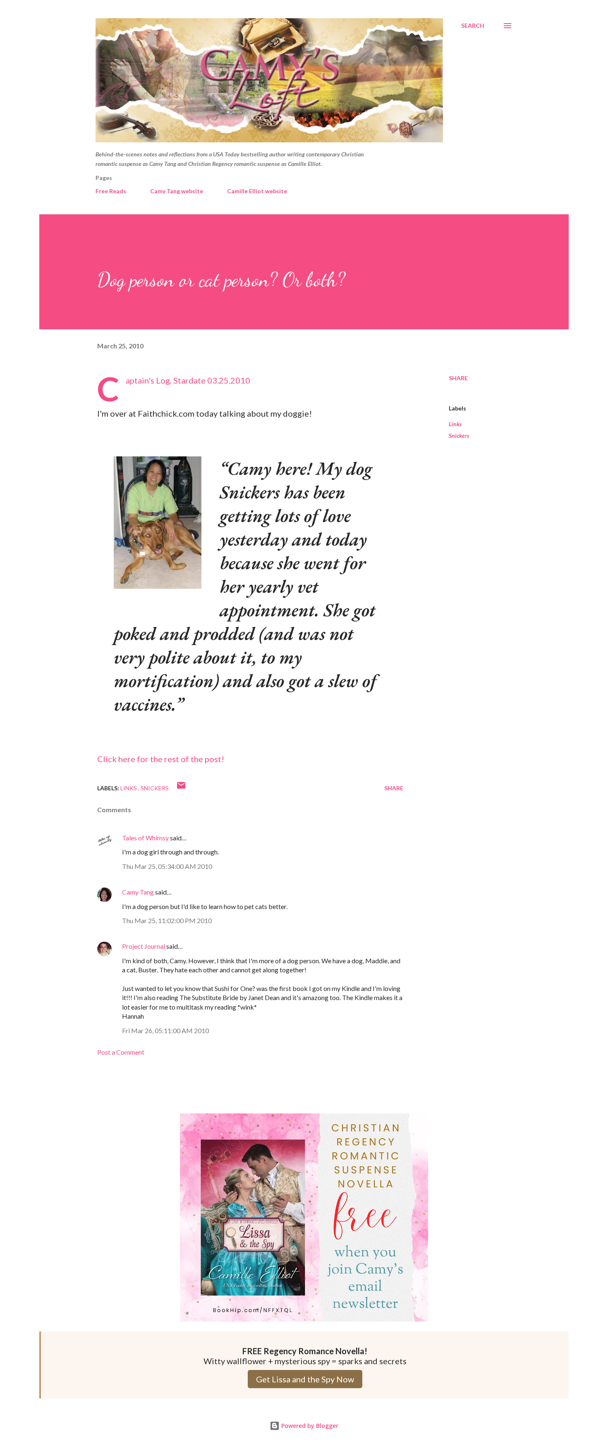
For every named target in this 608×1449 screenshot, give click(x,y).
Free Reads (111, 190)
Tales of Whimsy (145, 838)
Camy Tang (138, 892)
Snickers (459, 435)
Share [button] (458, 377)
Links (455, 423)
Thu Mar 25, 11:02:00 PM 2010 (167, 920)
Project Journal (143, 946)
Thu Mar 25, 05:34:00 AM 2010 (167, 866)
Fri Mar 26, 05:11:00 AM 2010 (165, 1030)
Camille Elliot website (257, 190)
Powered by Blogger (309, 1426)
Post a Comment (120, 1052)
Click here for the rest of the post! (160, 759)
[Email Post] (181, 788)
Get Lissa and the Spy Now (305, 1379)
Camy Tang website (176, 190)
